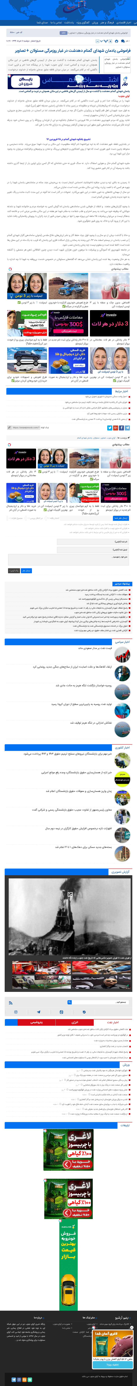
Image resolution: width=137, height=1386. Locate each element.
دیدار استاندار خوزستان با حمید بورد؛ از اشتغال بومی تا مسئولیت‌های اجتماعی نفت (95, 1057)
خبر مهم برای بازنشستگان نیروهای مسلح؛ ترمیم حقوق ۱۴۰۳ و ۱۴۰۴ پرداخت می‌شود (68, 754)
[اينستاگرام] (16, 1012)
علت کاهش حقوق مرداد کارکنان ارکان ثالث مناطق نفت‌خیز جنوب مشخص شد (96, 590)
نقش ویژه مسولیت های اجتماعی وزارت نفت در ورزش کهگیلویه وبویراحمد (98, 1090)
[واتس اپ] (38, 1012)
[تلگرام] (127, 427)
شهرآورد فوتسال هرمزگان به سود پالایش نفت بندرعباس (105, 1070)
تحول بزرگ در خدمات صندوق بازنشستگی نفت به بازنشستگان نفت (100, 626)
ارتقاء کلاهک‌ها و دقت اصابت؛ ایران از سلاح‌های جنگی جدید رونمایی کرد (72, 667)
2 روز (71, 1075)
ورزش (95, 23)
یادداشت (69, 23)
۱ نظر (128, 41)
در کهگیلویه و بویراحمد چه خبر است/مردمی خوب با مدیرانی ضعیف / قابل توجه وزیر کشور (92, 1035)
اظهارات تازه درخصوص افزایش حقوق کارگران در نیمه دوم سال (78, 828)
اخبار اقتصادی (123, 23)
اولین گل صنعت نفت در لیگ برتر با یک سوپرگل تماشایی (105, 1085)
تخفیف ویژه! (113, 1365)
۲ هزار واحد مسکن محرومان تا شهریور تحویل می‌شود (106, 396)
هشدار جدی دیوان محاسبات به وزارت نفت (111, 1040)
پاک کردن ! (14, 570)
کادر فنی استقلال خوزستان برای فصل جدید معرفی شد (106, 1109)
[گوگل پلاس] (115, 427)
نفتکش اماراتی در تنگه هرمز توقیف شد (91, 723)
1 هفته (85, 1094)
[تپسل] (9, 75)
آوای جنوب (91, 1324)
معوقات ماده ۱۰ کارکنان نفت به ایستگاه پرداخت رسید (106, 594)
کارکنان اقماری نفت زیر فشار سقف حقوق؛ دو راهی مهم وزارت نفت (100, 630)
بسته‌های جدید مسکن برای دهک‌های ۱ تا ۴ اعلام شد (83, 847)
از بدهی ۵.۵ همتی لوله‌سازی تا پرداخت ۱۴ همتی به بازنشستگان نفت (99, 419)
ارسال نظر (26, 570)
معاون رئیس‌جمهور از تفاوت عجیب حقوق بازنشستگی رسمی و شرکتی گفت (72, 810)
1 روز (78, 1070)
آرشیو (118, 1318)
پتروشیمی (36, 1022)
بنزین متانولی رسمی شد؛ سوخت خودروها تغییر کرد (107, 413)
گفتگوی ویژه (83, 23)
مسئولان (96, 438)
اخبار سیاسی (122, 642)
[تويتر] (109, 427)
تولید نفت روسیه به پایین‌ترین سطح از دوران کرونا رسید (81, 704)
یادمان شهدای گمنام (84, 438)
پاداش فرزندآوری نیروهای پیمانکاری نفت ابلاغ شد (107, 603)
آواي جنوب (111, 438)
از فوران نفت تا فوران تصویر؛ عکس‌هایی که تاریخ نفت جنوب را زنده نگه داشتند (96, 958)
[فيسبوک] (121, 427)
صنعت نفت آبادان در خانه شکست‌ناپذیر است (109, 1094)
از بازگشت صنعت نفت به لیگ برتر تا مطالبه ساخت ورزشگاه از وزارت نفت (98, 1114)
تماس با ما (56, 23)
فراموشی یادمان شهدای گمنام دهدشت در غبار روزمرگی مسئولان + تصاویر (73, 50)
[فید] (11, 1003)
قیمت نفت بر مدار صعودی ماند (95, 648)
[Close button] (131, 1327)
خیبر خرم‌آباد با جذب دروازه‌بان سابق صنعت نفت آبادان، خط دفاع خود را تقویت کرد (94, 1104)
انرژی (75, 1022)
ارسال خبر (91, 1328)
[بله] (84, 1012)
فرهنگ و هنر (107, 23)
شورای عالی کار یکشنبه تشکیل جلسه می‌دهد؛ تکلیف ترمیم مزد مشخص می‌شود (96, 402)
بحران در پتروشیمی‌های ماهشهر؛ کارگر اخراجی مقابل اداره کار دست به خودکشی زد (95, 408)
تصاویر (103, 438)
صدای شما (42, 23)
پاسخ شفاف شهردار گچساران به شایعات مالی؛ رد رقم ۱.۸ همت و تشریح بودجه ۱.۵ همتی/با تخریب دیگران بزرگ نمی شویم (78, 608)
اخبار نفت (112, 1022)
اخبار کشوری (122, 747)
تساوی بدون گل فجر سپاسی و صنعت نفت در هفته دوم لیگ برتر (101, 1075)
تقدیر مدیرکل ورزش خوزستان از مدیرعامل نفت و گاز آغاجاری (103, 1099)
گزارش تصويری (120, 872)
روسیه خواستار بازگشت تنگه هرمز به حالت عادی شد (84, 685)
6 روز (78, 1085)
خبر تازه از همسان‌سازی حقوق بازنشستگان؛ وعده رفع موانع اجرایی (76, 772)
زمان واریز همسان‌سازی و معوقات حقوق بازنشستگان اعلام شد (79, 791)
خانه (63, 33)
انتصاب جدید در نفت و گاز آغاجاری (114, 1046)
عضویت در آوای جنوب (61, 1324)
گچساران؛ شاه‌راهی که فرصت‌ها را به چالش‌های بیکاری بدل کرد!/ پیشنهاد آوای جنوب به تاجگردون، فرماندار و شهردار (80, 621)
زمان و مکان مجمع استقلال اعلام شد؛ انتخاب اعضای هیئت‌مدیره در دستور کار (97, 1080)
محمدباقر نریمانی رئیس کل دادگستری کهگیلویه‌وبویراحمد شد (103, 599)
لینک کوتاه (45, 427)
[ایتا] (61, 1012)
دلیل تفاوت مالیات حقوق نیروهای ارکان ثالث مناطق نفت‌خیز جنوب (100, 612)
